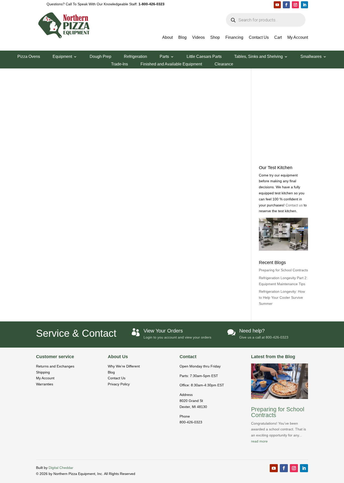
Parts (164, 57)
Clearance (224, 64)
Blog (182, 38)
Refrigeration (135, 57)
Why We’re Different (124, 366)
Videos (198, 38)
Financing (234, 38)
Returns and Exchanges (55, 366)
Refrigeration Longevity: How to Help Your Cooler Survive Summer (282, 297)
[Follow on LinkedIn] (304, 4)
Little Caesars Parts (204, 57)
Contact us (295, 205)
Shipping (43, 372)
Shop (215, 38)
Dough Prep (100, 57)
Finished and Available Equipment (171, 64)
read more (259, 441)
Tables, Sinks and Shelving (258, 57)
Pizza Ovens (28, 57)
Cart (278, 38)
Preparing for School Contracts (283, 270)
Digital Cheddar (61, 468)
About (167, 38)
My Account (297, 38)
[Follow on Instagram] (295, 4)
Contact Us (259, 38)
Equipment (62, 57)
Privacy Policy (119, 384)
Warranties (44, 384)
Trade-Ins (119, 64)
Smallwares (311, 57)
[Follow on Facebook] (286, 4)
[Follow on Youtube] (277, 4)
